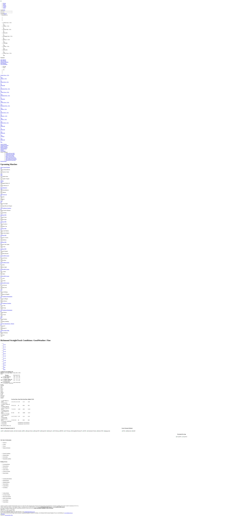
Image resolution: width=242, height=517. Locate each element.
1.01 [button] (1, 198)
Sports (4, 4)
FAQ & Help (5, 456)
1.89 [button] (1, 336)
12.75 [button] (2, 200)
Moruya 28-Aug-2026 (10, 156)
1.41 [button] (1, 184)
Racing (4, 3)
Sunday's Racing (4, 146)
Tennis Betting (5, 501)
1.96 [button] (1, 295)
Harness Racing (6, 466)
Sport (4, 67)
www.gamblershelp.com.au (59, 506)
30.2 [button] (29, 405)
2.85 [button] (1, 191)
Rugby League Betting (7, 498)
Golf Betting (5, 487)
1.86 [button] (1, 293)
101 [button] (18, 412)
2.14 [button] (1, 241)
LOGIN (2, 13)
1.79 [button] (1, 333)
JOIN (4, 10)
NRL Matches (3, 60)
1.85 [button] (1, 286)
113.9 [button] (29, 412)
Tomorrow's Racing (4, 145)
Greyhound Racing (6, 464)
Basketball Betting (6, 482)
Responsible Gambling (7, 458)
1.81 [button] (1, 265)
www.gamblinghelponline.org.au (45, 506)
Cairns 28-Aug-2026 (10, 155)
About (4, 7)
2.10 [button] (1, 213)
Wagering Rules (6, 455)
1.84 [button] (1, 259)
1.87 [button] (1, 268)
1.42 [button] (1, 193)
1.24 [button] (23, 416)
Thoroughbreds (4, 148)
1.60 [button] (29, 401)
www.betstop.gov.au (68, 512)
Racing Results (3, 161)
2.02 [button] (1, 173)
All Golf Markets (4, 64)
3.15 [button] (1, 207)
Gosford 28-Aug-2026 (10, 153)
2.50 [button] (29, 416)
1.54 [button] (1, 327)
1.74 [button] (1, 227)
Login (2, 10)
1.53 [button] (1, 220)
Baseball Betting (6, 480)
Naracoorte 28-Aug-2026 (11, 160)
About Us (4, 442)
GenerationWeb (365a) (9, 515)
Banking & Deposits (6, 447)
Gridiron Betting (6, 493)
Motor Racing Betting (7, 496)
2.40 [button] (1, 177)
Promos (4, 5)
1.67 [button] (1, 254)
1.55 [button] (1, 179)
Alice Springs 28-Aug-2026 (11, 159)
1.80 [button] (1, 170)
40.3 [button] (29, 420)
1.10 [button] (23, 401)
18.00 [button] (24, 412)
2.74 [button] (1, 186)
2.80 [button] (1, 272)
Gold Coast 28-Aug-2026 (11, 157)
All (3, 69)
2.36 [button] (1, 218)
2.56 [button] (1, 313)
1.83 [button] (1, 288)
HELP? (5, 13)
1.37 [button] (1, 275)
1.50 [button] (19, 401)
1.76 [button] (1, 309)
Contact (4, 6)
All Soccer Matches (4, 62)
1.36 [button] (1, 204)
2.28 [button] (1, 281)
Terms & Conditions (6, 453)
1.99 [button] (1, 225)
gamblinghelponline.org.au (29, 511)
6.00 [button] (23, 405)
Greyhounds (3, 151)
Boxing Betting (5, 483)
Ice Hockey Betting (6, 494)
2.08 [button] (1, 252)
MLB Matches (3, 63)
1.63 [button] (1, 238)
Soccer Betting (5, 500)
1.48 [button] (1, 315)
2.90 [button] (1, 232)
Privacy (4, 446)
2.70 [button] (19, 416)
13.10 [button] (29, 409)
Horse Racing (5, 467)
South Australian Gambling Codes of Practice (43, 508)
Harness (2, 149)
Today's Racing (4, 144)
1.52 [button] (1, 299)
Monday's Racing (4, 147)
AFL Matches (3, 59)
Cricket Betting (5, 485)
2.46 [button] (1, 302)
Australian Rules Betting (7, 478)
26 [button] (18, 405)
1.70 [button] (1, 211)
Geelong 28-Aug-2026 (10, 154)
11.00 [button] (19, 409)
